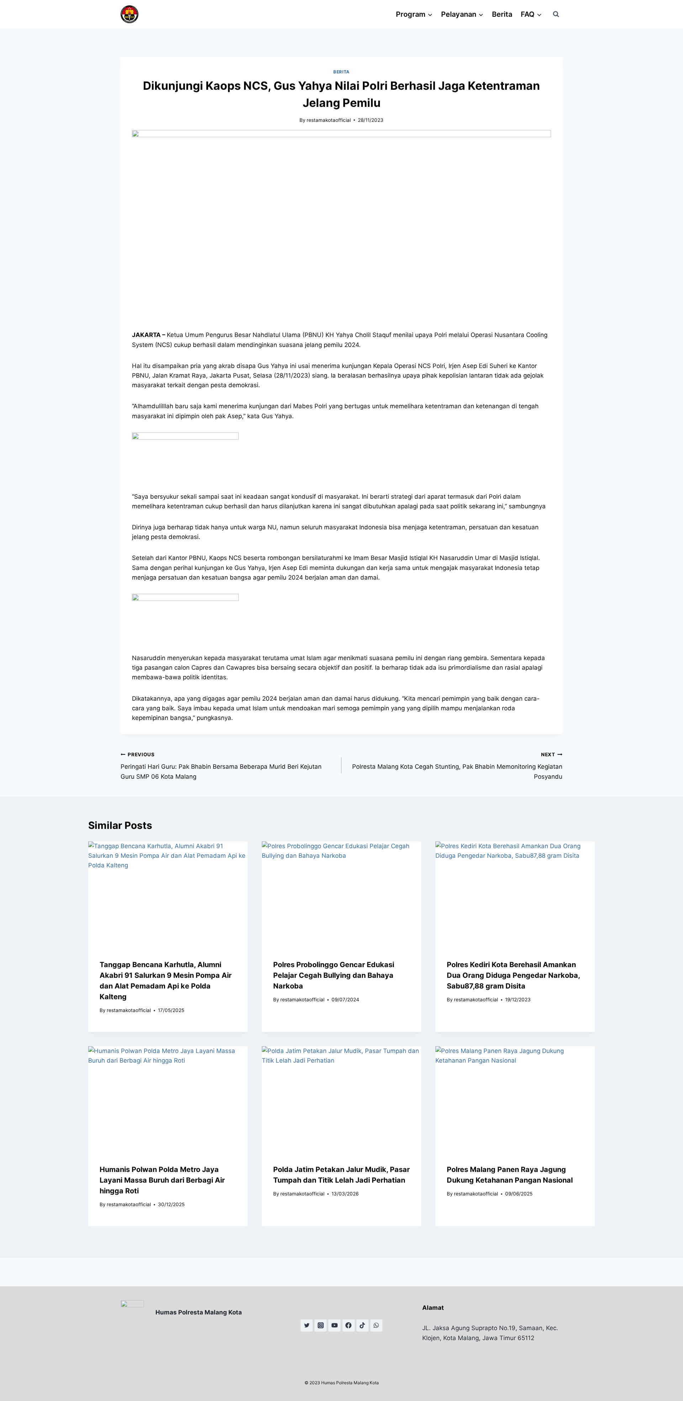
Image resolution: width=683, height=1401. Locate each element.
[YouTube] (334, 1325)
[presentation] (168, 894)
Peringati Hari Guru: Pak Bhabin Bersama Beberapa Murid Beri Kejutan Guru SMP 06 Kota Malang (221, 766)
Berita (502, 14)
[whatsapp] (376, 1325)
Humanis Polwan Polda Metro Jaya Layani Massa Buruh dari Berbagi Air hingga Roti (162, 1180)
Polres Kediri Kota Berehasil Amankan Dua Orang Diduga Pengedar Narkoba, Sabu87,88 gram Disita (513, 975)
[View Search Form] (556, 14)
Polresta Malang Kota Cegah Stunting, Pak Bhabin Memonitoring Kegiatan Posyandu (457, 766)
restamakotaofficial (329, 120)
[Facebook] (349, 1325)
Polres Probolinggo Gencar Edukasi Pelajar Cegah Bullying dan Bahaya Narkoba (333, 975)
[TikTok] (362, 1325)
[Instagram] (320, 1325)
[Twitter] (307, 1325)
